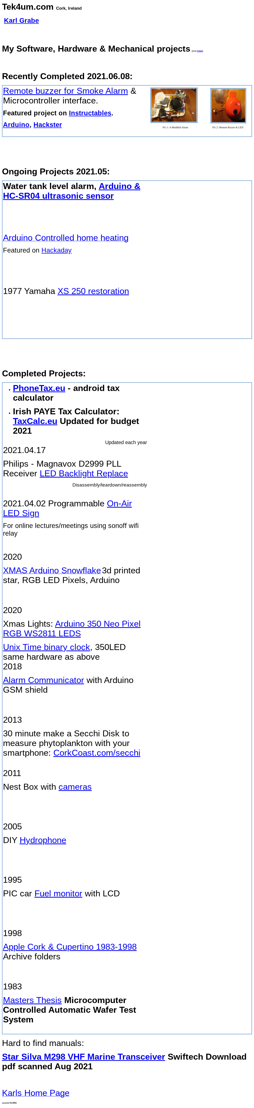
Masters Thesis (32, 1000)
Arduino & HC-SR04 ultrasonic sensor (71, 190)
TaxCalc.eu (35, 421)
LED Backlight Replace (84, 473)
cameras (75, 786)
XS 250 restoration (93, 291)
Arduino (16, 125)
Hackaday (56, 250)
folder (199, 51)
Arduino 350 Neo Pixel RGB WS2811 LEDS (72, 628)
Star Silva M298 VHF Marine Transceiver (83, 1056)
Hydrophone (43, 840)
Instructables (90, 113)
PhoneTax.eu (39, 388)
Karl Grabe (21, 20)
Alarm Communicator (43, 680)
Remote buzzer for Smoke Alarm (65, 91)
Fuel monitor (58, 893)
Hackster (47, 125)
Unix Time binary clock (46, 647)
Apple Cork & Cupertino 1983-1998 (70, 946)
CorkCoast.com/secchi (96, 752)
